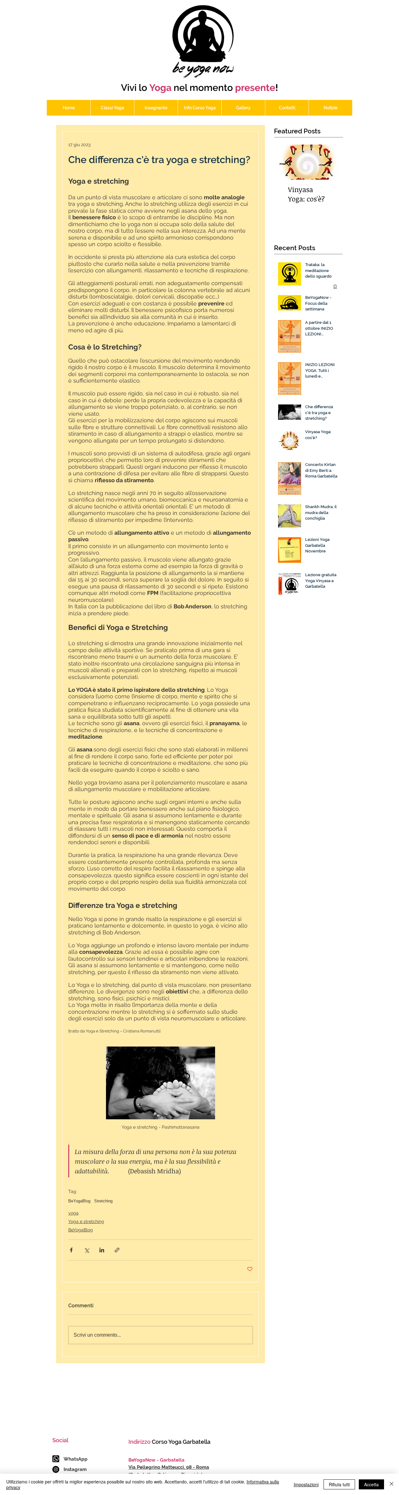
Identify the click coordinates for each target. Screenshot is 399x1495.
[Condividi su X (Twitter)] (86, 1250)
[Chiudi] (391, 1484)
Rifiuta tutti (339, 1484)
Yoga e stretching (86, 1221)
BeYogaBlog (79, 1201)
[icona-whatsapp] (55, 1458)
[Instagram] (55, 1469)
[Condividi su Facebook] (71, 1250)
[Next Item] (329, 162)
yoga (73, 1212)
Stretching (103, 1201)
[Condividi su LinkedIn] (102, 1250)
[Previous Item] (287, 162)
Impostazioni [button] (306, 1484)
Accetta (371, 1484)
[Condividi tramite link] (117, 1250)
